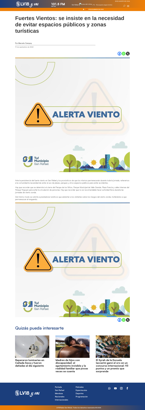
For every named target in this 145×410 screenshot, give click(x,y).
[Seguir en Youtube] (115, 388)
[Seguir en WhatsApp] (109, 388)
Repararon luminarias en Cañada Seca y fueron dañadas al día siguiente (29, 362)
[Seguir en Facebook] (127, 388)
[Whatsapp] (123, 53)
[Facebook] (119, 53)
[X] (128, 53)
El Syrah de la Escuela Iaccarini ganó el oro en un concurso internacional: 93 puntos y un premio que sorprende (112, 365)
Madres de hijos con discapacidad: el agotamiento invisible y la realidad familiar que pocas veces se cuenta (72, 365)
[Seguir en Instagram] (121, 388)
